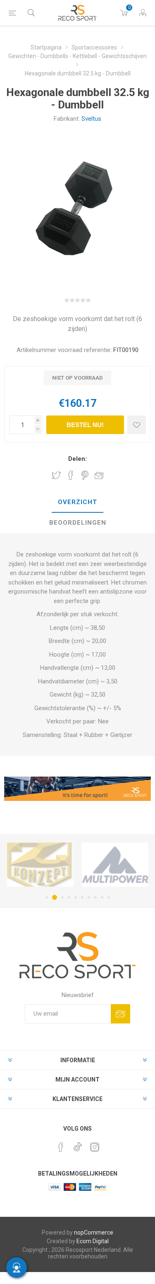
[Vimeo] (77, 1144)
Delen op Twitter (56, 475)
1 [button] (46, 897)
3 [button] (62, 897)
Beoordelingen (77, 522)
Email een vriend (99, 475)
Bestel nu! (85, 424)
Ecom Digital (92, 1241)
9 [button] (102, 897)
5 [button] (75, 897)
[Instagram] (94, 1147)
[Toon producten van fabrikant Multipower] (115, 864)
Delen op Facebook (70, 475)
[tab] (77, 502)
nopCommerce (93, 1232)
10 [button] (108, 897)
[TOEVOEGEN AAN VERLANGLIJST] (136, 424)
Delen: (77, 458)
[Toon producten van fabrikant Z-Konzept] (40, 864)
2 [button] (54, 897)
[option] (40, 864)
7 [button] (89, 897)
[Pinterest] (60, 1147)
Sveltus (91, 118)
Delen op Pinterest (85, 475)
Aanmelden (120, 1013)
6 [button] (82, 897)
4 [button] (69, 897)
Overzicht (77, 502)
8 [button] (95, 897)
